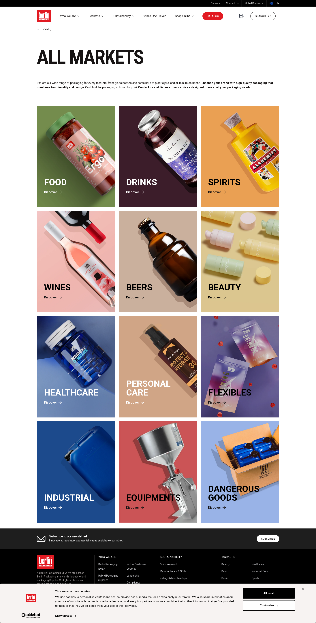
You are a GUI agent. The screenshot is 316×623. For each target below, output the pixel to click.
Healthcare (258, 564)
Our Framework (169, 564)
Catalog (213, 16)
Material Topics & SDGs (173, 571)
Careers (215, 3)
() (274, 3)
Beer (224, 571)
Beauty (225, 564)
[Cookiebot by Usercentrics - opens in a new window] (31, 616)
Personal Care (260, 571)
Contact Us (232, 3)
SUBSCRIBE (268, 538)
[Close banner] (303, 589)
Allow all (268, 593)
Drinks (225, 578)
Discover (50, 192)
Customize (267, 605)
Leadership (133, 575)
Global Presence (254, 3)
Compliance (133, 582)
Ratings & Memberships (173, 578)
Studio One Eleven (154, 16)
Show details (63, 615)
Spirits (255, 578)
